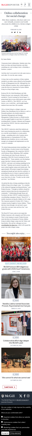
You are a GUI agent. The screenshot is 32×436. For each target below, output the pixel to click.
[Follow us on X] (20, 396)
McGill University (22, 400)
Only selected (15, 433)
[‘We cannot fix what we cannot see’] (16, 360)
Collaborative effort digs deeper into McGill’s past (16, 342)
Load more (8, 387)
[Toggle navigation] (29, 4)
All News (16, 300)
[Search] (25, 4)
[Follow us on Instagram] (28, 396)
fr (21, 4)
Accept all (5, 433)
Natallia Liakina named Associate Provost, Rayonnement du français (16, 305)
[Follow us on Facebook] (24, 396)
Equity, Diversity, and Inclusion (15, 263)
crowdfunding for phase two (9, 225)
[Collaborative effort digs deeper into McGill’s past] (16, 323)
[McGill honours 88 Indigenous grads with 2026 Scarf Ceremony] (16, 249)
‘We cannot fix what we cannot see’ (16, 377)
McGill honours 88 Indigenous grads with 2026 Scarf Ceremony (16, 268)
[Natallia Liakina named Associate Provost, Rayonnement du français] (16, 286)
